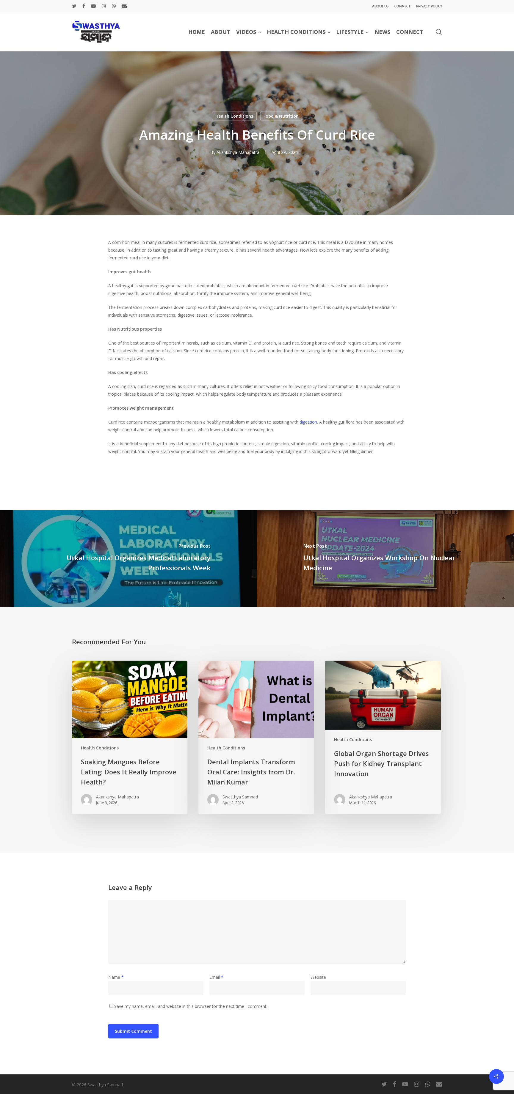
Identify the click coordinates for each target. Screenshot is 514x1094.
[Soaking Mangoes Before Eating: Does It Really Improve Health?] (129, 737)
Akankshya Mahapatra (238, 152)
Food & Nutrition (281, 116)
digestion (308, 422)
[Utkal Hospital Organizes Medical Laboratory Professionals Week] (128, 558)
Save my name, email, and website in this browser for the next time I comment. (190, 1006)
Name (116, 977)
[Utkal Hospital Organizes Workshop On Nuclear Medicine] (385, 558)
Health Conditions (234, 116)
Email (216, 977)
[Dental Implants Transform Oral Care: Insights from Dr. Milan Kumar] (256, 737)
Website (318, 977)
